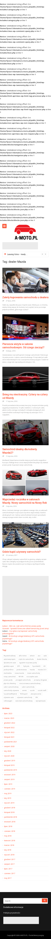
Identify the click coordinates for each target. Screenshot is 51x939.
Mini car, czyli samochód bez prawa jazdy (25, 626)
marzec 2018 (9, 845)
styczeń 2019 (9, 803)
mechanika (8, 673)
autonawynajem (9, 659)
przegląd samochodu (23, 680)
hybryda (26, 666)
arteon (32, 656)
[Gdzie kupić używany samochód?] (25, 535)
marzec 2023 (9, 718)
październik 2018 (10, 817)
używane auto (9, 697)
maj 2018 (7, 836)
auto (45, 656)
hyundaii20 (36, 666)
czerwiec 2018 (9, 831)
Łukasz (5, 626)
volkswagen (8, 701)
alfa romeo (23, 656)
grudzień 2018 (9, 808)
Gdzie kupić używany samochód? (21, 551)
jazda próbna (8, 670)
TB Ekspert (24, 694)
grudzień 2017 (9, 859)
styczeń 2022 (9, 732)
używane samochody (24, 697)
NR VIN (21, 676)
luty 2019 (7, 798)
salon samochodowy (11, 687)
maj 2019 (7, 793)
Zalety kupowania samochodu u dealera (25, 297)
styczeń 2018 (9, 855)
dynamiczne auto (10, 663)
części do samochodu (26, 659)
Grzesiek (5, 628)
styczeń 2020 (9, 756)
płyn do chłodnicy (10, 683)
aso (39, 656)
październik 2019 (10, 770)
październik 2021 (10, 742)
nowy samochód (10, 676)
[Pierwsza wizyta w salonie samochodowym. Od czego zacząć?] (25, 327)
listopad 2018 (9, 812)
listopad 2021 (9, 737)
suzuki (32, 690)
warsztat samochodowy (24, 701)
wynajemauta (41, 701)
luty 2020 (7, 751)
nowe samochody (33, 673)
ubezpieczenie (36, 694)
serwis (24, 690)
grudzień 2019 (9, 761)
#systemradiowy (10, 656)
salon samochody (28, 687)
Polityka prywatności (11, 913)
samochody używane (11, 690)
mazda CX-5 (42, 670)
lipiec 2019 (8, 784)
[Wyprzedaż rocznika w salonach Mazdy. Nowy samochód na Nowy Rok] (25, 482)
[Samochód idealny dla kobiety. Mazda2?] (25, 432)
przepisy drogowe (40, 680)
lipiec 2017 (8, 869)
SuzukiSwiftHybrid (10, 694)
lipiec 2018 (8, 826)
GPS (18, 666)
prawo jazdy (8, 680)
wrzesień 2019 (9, 775)
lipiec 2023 (8, 713)
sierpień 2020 (9, 746)
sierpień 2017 (9, 864)
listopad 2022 (9, 727)
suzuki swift (42, 690)
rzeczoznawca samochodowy (30, 683)
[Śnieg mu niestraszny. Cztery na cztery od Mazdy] (25, 378)
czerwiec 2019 (9, 789)
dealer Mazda (42, 659)
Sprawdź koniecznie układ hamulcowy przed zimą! (29, 628)
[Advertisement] (20, 245)
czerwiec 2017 (9, 873)
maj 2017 (7, 878)
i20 (44, 666)
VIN (36, 697)
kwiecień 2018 (9, 840)
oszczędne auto (32, 676)
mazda (32, 670)
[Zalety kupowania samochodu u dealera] (25, 280)
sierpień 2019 (9, 779)
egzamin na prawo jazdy (28, 663)
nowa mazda (19, 673)
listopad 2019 (9, 765)
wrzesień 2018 (9, 822)
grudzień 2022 (9, 723)
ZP (3, 301)
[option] (27, 254)
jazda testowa (21, 670)
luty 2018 (7, 850)
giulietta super (9, 666)
